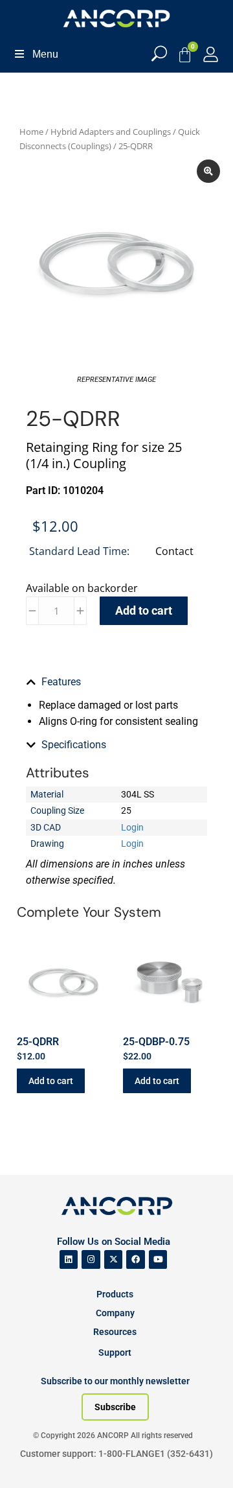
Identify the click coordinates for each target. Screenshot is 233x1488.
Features (61, 682)
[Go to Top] (32, 1459)
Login (132, 827)
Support (114, 1352)
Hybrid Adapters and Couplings (110, 131)
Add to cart (143, 610)
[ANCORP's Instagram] (91, 1259)
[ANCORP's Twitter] (113, 1259)
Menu (45, 54)
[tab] (116, 682)
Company (115, 1313)
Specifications (73, 744)
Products (114, 1294)
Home (31, 131)
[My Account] (211, 54)
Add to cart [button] (50, 1081)
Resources (115, 1332)
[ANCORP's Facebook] (135, 1259)
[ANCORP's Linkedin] (69, 1259)
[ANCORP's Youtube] (158, 1259)
